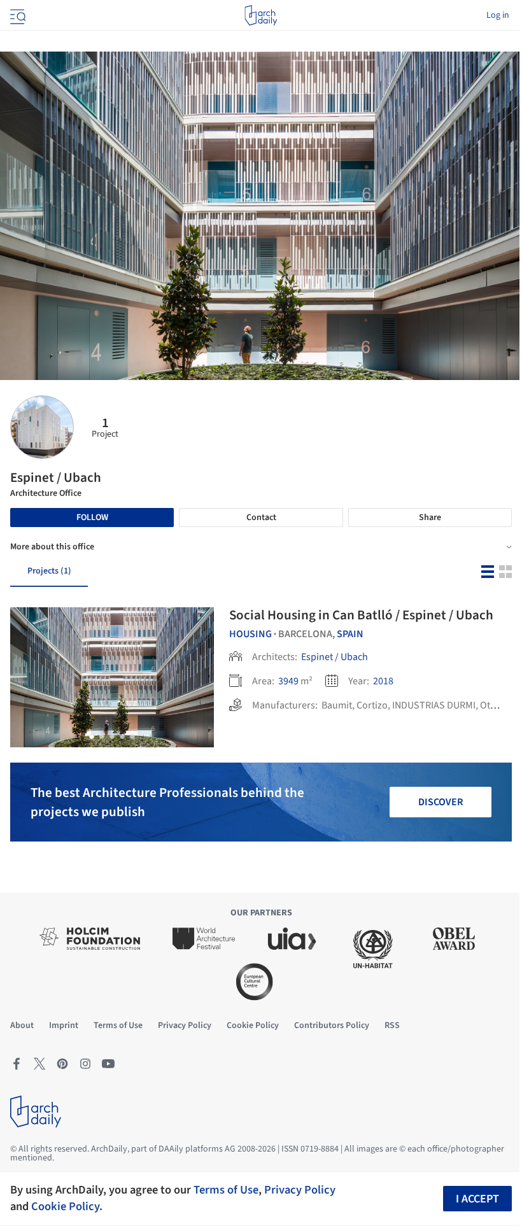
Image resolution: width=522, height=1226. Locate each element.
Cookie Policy (65, 1206)
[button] (91, 736)
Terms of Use (226, 1189)
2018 (383, 681)
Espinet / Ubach (334, 657)
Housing (250, 634)
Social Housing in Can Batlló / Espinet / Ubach (361, 614)
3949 (288, 681)
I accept (477, 1199)
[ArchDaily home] (260, 15)
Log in (497, 15)
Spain (350, 634)
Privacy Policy (299, 1189)
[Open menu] (16, 15)
